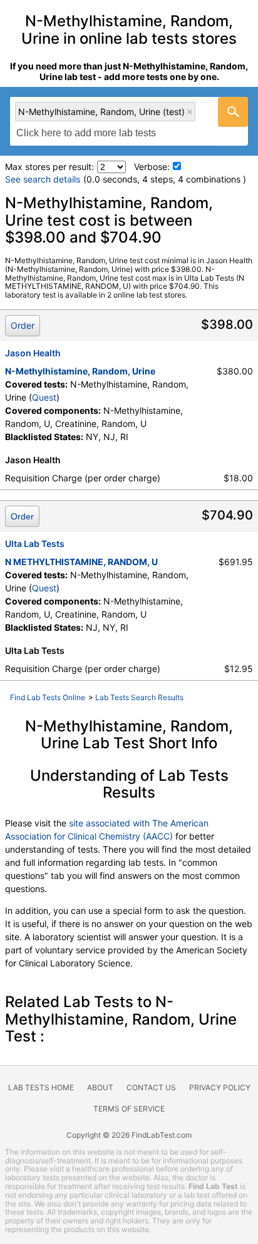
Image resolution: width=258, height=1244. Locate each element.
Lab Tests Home (41, 1087)
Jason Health (33, 353)
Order (22, 325)
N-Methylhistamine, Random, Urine (80, 371)
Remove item (189, 112)
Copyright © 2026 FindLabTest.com (129, 1135)
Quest (44, 397)
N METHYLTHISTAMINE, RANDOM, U (81, 561)
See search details (42, 179)
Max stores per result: (49, 166)
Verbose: (152, 166)
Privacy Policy (219, 1087)
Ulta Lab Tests (34, 543)
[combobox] (129, 121)
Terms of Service (129, 1108)
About (100, 1087)
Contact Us (151, 1087)
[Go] (233, 112)
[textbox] (93, 133)
